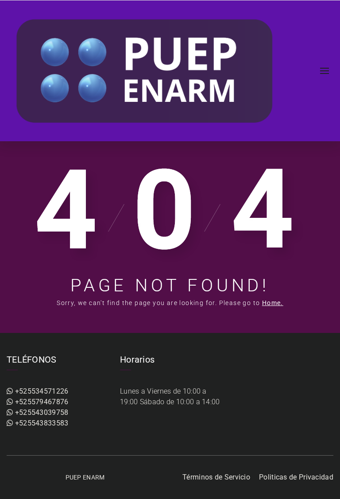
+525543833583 (40, 423)
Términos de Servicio (216, 477)
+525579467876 (40, 402)
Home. (272, 302)
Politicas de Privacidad (296, 477)
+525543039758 (40, 412)
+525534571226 (40, 391)
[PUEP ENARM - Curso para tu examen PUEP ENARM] (146, 70)
